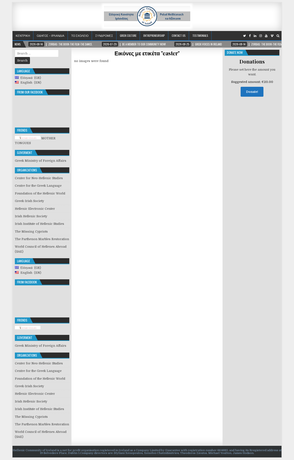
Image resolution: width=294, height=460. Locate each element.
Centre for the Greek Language (38, 185)
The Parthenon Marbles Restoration (42, 239)
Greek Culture (128, 35)
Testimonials (200, 35)
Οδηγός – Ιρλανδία (50, 35)
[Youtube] (266, 36)
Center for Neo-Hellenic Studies (39, 178)
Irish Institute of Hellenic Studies (39, 223)
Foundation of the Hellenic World (40, 193)
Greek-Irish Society (29, 201)
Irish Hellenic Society (31, 216)
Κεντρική (23, 35)
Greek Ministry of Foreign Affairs (40, 160)
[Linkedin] (255, 36)
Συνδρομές (104, 35)
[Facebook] (250, 36)
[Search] (278, 36)
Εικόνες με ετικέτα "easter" (147, 53)
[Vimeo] (272, 36)
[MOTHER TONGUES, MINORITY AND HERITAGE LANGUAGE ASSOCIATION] (27, 328)
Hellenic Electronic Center (35, 208)
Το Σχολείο (79, 35)
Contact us (179, 35)
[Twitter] (244, 36)
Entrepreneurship (154, 35)
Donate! (252, 91)
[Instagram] (260, 36)
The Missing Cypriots (31, 231)
